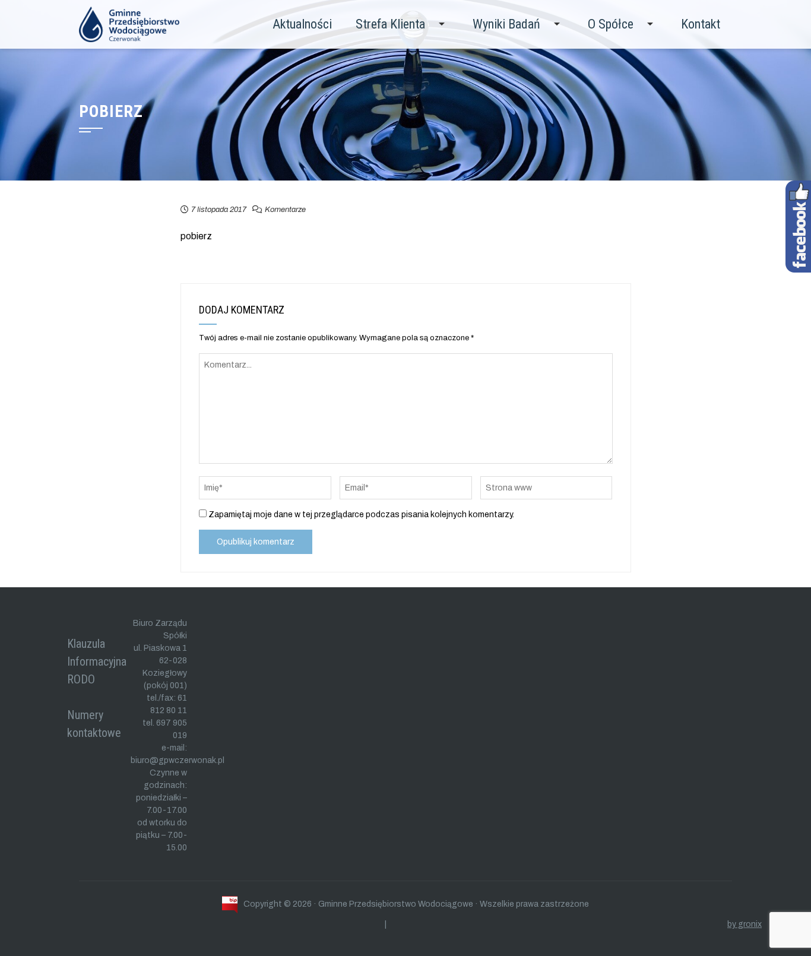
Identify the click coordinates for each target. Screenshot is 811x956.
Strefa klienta (390, 24)
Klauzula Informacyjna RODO (96, 661)
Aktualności (302, 24)
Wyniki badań (506, 24)
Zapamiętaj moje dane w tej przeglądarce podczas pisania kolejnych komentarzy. (361, 514)
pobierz (196, 236)
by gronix (744, 924)
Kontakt (700, 24)
